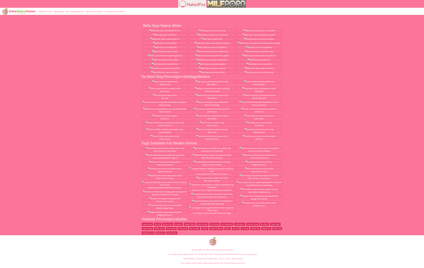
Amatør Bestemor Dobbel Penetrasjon (212, 174)
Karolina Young (252, 224)
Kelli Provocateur (259, 98)
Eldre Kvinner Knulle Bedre (165, 151)
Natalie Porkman (216, 229)
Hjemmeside (58, 11)
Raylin (227, 229)
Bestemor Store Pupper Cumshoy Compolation (212, 190)
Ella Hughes (212, 84)
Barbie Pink (212, 98)
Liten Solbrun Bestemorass (259, 192)
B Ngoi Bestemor (259, 165)
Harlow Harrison (212, 139)
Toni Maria (259, 125)
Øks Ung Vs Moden (212, 181)
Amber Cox (259, 112)
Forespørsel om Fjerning (206, 258)
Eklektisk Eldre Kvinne (165, 178)
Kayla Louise (147, 224)
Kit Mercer (165, 118)
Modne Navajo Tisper (165, 208)
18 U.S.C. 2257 (224, 258)
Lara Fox (236, 229)
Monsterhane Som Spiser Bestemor (212, 197)
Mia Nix (157, 224)
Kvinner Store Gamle (164, 201)
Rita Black (264, 224)
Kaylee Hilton (189, 224)
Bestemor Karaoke (165, 165)
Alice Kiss (259, 139)
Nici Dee (164, 98)
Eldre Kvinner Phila (259, 171)
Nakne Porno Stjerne (94, 11)
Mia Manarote (259, 132)
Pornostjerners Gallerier (115, 11)
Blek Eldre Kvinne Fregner (212, 158)
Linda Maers (239, 224)
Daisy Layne (165, 91)
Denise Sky (277, 229)
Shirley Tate (255, 229)
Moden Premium (165, 171)
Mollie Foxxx (165, 84)
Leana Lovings (165, 105)
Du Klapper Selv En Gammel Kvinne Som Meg (212, 213)
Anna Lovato (171, 229)
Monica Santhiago (212, 105)
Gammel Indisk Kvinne (259, 158)
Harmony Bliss (259, 84)
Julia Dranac (212, 112)
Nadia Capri (275, 224)
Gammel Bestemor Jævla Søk (212, 204)
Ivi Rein (204, 229)
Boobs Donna (165, 112)
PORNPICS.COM (45, 11)
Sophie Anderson (165, 125)
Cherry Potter (165, 139)
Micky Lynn (160, 233)
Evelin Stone (159, 229)
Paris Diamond (226, 224)
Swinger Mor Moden (259, 199)
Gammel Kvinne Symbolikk (212, 151)
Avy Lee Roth (194, 229)
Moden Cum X (259, 205)
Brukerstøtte (237, 258)
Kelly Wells (259, 91)
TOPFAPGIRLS (188, 258)
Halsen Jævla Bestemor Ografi (165, 158)
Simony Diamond (259, 105)
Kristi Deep (214, 224)
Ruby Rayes (259, 118)
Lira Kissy (244, 229)
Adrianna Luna (148, 233)
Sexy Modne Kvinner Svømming (259, 185)
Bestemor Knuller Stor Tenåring (165, 194)
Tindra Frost (171, 233)
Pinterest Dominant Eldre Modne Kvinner (165, 187)
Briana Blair (212, 118)
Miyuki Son (266, 229)
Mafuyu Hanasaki (212, 91)
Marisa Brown (202, 224)
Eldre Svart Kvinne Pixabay (259, 151)
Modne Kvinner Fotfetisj (212, 165)
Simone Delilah (165, 132)
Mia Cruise (212, 132)
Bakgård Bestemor (165, 215)
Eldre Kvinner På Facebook (259, 178)
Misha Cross (167, 224)
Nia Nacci (178, 224)
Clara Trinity (212, 125)
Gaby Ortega (147, 229)
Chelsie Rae (182, 229)
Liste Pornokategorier (75, 11)
